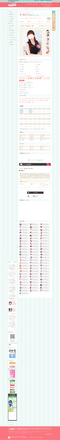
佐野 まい (43, 254)
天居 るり (43, 226)
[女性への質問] (34, 78)
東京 (12, 0)
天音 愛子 (22, 229)
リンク (10, 422)
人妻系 (44, 98)
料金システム (11, 16)
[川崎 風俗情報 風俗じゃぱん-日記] (12, 377)
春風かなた (43, 273)
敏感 (25, 100)
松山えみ (33, 281)
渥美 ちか (33, 226)
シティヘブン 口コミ (12, 39)
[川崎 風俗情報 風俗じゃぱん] (12, 373)
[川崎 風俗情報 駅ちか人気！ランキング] (12, 381)
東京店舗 (47, 0)
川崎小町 (9, 1)
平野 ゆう (33, 276)
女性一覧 (24, 11)
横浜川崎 (9, 0)
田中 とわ (43, 262)
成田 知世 (22, 270)
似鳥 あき (43, 270)
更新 (13, 311)
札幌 (15, 0)
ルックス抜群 (29, 100)
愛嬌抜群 (41, 100)
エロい (40, 98)
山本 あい (43, 287)
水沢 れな (43, 281)
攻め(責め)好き (33, 98)
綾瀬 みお (33, 229)
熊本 (18, 0)
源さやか (33, 284)
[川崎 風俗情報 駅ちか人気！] (12, 383)
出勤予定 (26, 18)
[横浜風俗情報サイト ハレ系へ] (9, 438)
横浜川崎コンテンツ (37, 0)
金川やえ (22, 243)
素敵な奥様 (13, 1)
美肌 (22, 100)
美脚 (46, 98)
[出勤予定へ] (49, 19)
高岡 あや (22, 262)
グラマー (34, 100)
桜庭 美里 (43, 251)
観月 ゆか (22, 284)
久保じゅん (33, 248)
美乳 (49, 98)
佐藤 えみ (33, 254)
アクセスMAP (11, 25)
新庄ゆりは (22, 259)
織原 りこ (33, 240)
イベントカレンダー (12, 37)
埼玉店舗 (50, 0)
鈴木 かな (33, 259)
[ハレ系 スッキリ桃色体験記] (53, 30)
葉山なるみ (33, 273)
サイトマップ (11, 424)
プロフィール (22, 18)
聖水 (37, 98)
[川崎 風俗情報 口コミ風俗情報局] (12, 392)
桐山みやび (22, 248)
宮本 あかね (44, 284)
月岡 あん (22, 265)
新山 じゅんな (34, 270)
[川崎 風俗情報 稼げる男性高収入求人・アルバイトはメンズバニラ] (12, 368)
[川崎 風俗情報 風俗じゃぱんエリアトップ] (12, 371)
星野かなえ (22, 281)
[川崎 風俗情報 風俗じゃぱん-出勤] (12, 375)
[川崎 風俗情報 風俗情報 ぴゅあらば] (12, 378)
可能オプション (35, 18)
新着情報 (12, 431)
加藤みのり (29, 21)
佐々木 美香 (23, 254)
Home (20, 11)
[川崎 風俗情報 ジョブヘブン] (12, 390)
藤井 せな (43, 276)
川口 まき (40, 21)
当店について (11, 35)
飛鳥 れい (22, 226)
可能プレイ (30, 18)
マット (23, 98)
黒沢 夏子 (43, 248)
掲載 (13, 304)
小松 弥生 (22, 251)
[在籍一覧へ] (49, 18)
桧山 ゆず (22, 276)
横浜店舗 (41, 0)
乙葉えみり (22, 240)
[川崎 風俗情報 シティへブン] (12, 385)
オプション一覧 (11, 32)
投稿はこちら (35, 196)
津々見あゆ (33, 265)
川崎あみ (43, 243)
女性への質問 (11, 30)
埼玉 (13, 0)
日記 (40, 18)
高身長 (26, 98)
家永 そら (43, 229)
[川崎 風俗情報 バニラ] (12, 367)
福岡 (16, 0)
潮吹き (29, 98)
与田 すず (22, 292)
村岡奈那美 (22, 287)
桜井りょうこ (33, 251)
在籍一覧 (10, 23)
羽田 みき (22, 273)
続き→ (15, 329)
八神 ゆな (33, 287)
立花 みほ (33, 262)
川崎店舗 (44, 0)
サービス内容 (11, 18)
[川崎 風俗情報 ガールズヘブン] (12, 388)
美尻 (20, 100)
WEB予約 (10, 42)
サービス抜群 (46, 100)
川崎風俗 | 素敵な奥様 (48, 434)
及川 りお (22, 237)
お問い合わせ (11, 44)
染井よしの (43, 259)
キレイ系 (37, 100)
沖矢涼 (43, 237)
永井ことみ (43, 265)
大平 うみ (33, 237)
